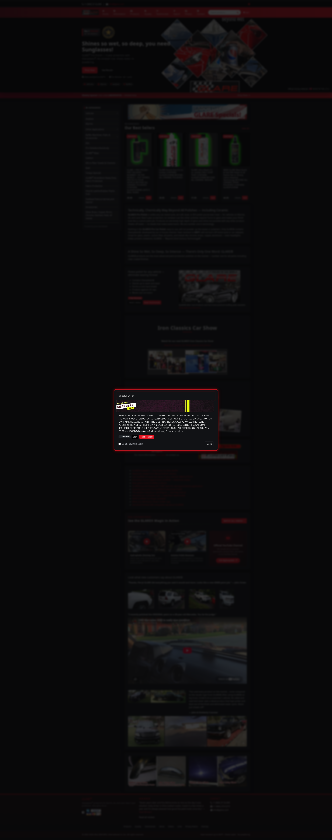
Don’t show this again (132, 443)
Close (209, 443)
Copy (135, 437)
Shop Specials (147, 437)
